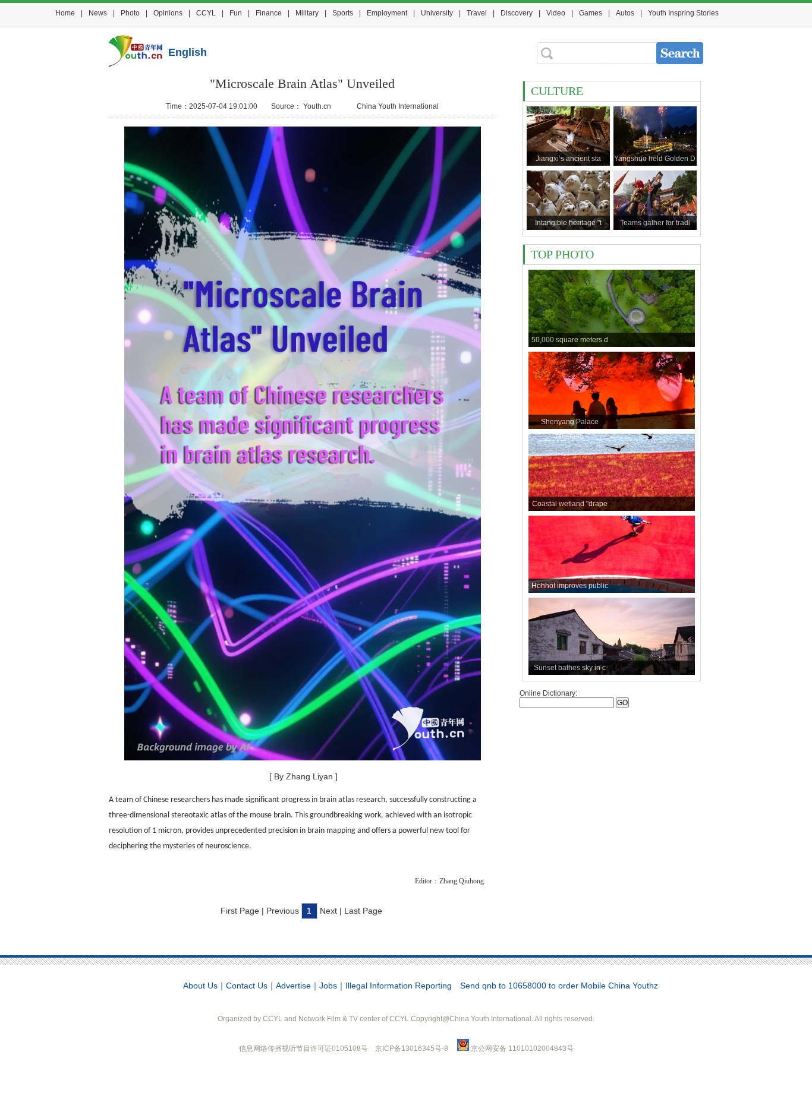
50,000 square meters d (569, 340)
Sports (342, 13)
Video (555, 13)
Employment (387, 13)
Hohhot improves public (569, 586)
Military (307, 13)
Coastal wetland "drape (570, 504)
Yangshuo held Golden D (654, 158)
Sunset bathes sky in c (570, 668)
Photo (130, 13)
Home (65, 13)
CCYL (206, 13)
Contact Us (246, 985)
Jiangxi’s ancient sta (568, 158)
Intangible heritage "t (568, 223)
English (187, 52)
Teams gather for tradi (655, 223)
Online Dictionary (547, 693)
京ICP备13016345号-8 (412, 1048)
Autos (625, 13)
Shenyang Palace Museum (570, 423)
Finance (269, 13)
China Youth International (398, 106)
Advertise (293, 985)
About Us (200, 985)
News (98, 13)
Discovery (517, 13)
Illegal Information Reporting (398, 985)
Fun (235, 13)
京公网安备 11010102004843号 (522, 1048)
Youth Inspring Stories (683, 13)
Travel (477, 13)
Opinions (167, 13)
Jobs (328, 985)
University (437, 13)
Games (590, 13)
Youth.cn (317, 106)
